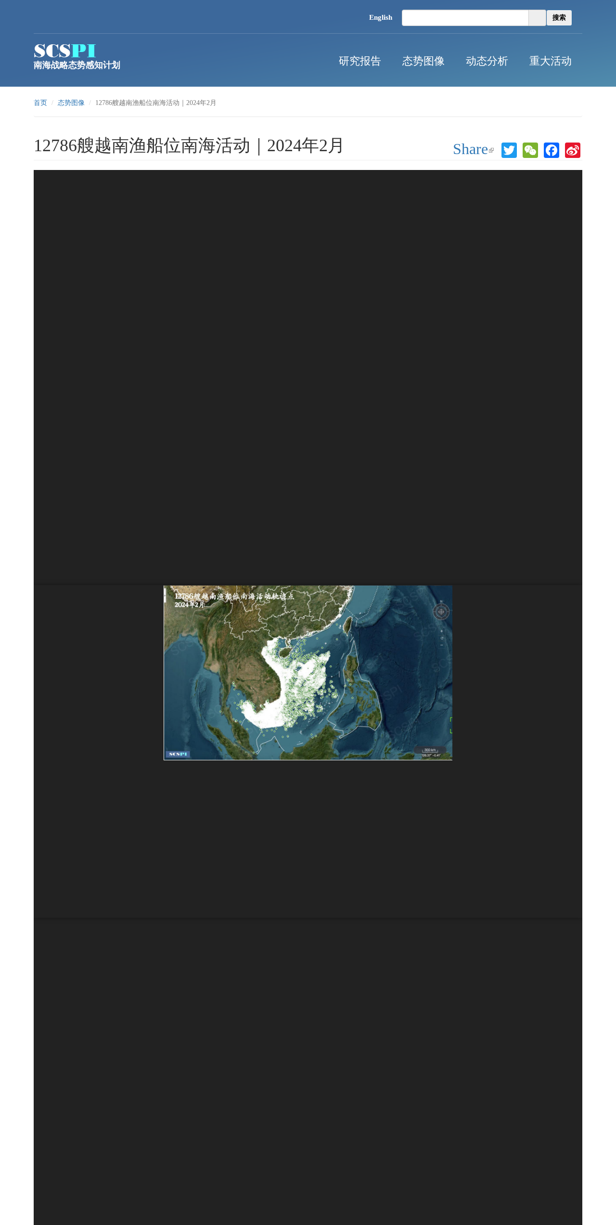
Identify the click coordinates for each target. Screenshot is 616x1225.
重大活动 (550, 59)
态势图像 (423, 59)
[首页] (65, 50)
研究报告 (360, 59)
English (380, 17)
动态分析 (487, 59)
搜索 (559, 17)
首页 (40, 102)
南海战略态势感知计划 (77, 65)
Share (475, 149)
